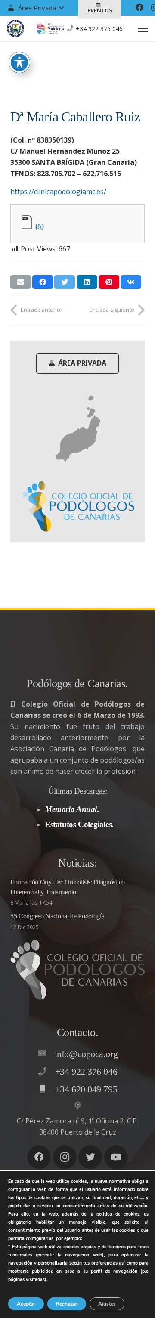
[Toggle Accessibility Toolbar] (19, 62)
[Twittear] (64, 282)
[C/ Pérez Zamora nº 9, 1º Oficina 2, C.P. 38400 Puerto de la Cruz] (77, 1106)
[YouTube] (116, 1157)
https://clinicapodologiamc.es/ (58, 191)
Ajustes (107, 1303)
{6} (39, 226)
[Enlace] (15, 28)
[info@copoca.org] (46, 1053)
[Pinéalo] (109, 282)
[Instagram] (65, 1157)
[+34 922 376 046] (46, 1071)
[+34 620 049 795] (46, 1089)
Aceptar (26, 1303)
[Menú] (143, 28)
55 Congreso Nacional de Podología (57, 916)
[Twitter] (90, 1157)
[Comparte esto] (42, 282)
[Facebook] (139, 7)
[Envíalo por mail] (20, 282)
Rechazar (67, 1303)
